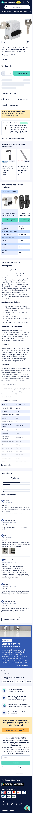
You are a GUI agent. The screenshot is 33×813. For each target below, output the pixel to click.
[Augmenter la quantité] (10, 73)
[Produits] (2, 7)
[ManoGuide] (27, 808)
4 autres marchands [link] (18, 138)
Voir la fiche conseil (22, 665)
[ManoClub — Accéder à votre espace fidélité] (18, 2)
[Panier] (28, 2)
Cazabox (9, 138)
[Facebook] (7, 804)
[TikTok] (20, 804)
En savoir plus (19, 773)
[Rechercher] (6, 7)
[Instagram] (16, 804)
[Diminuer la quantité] (3, 73)
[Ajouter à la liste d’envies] (28, 42)
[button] (16, 128)
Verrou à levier (7, 673)
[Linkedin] (2, 804)
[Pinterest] (11, 804)
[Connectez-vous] (24, 2)
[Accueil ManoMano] (8, 2)
